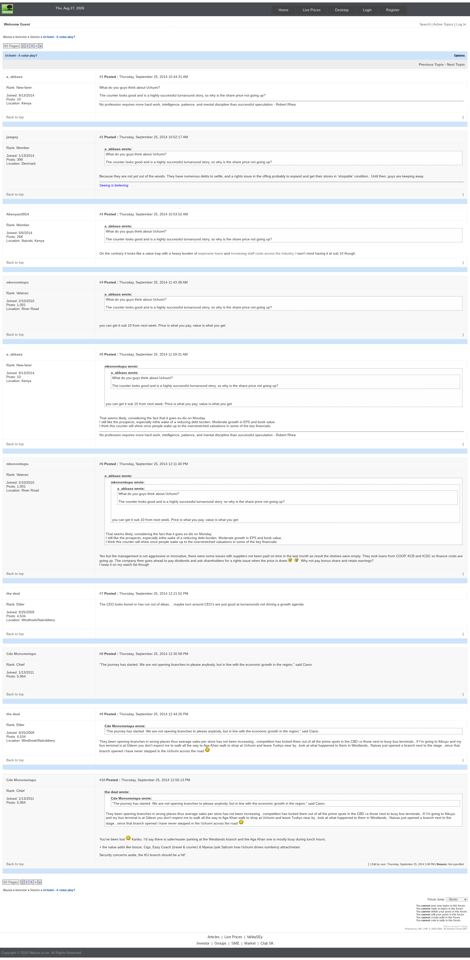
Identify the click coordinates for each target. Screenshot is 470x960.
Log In (461, 24)
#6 (101, 464)
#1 (101, 77)
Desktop (342, 10)
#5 (101, 354)
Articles (214, 937)
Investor (21, 37)
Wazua (7, 37)
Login (367, 10)
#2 (101, 137)
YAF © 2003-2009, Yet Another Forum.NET (446, 929)
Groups (220, 943)
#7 (101, 593)
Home (283, 10)
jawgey (12, 137)
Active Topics (443, 24)
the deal (13, 593)
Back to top (15, 117)
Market (250, 943)
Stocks (35, 37)
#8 (101, 654)
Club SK (267, 943)
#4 (101, 282)
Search (425, 24)
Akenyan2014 (17, 214)
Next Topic (456, 64)
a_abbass (14, 77)
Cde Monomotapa (21, 654)
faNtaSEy (255, 937)
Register (393, 10)
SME (235, 943)
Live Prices (312, 10)
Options (459, 55)
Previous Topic (431, 64)
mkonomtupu (17, 282)
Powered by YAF (413, 929)
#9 (101, 714)
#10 (102, 780)
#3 (101, 214)
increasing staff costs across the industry (262, 253)
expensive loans (210, 253)
